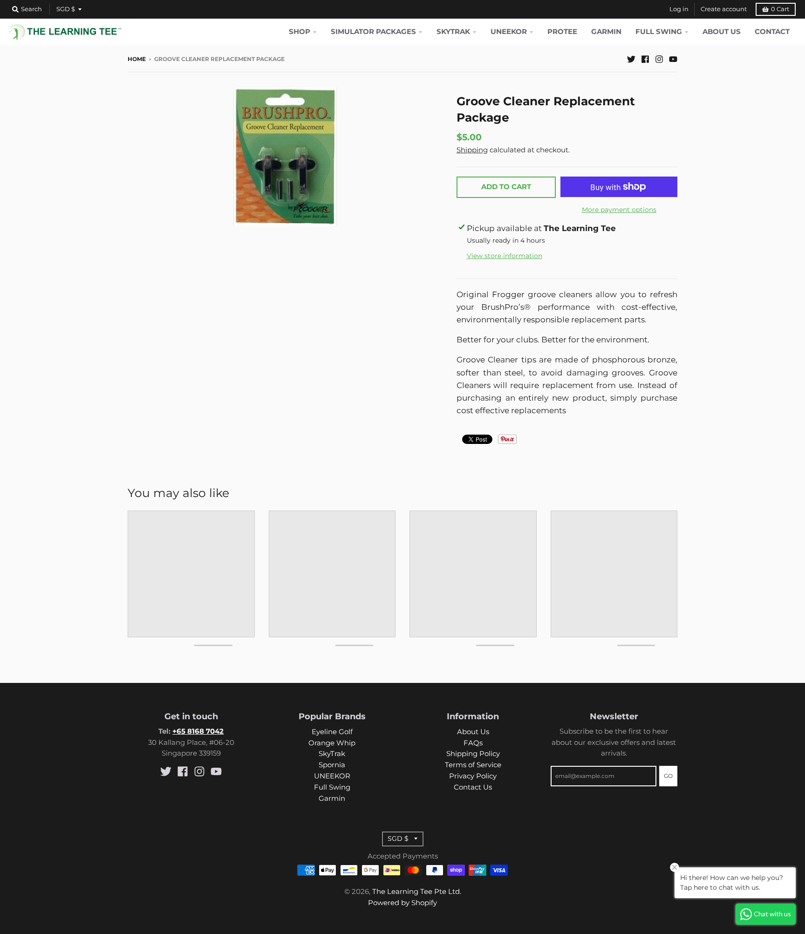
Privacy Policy (473, 776)
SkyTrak (332, 754)
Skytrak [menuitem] (453, 31)
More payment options (619, 209)
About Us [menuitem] (722, 31)
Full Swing (332, 787)
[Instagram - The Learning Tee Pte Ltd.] (659, 59)
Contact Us (473, 787)
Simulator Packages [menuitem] (373, 31)
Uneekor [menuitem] (509, 31)
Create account (724, 9)
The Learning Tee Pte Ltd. (416, 891)
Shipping (472, 150)
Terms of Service (473, 765)
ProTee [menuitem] (562, 31)
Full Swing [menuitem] (658, 31)
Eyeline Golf (332, 732)
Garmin (332, 798)
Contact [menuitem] (772, 31)
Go (668, 776)
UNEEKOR (332, 776)
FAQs (473, 743)
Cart (780, 9)
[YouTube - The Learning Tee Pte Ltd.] (673, 59)
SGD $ (65, 9)
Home (137, 59)
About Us (473, 732)
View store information (504, 255)
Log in (679, 9)
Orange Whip (331, 743)
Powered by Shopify (402, 903)
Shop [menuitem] (299, 31)
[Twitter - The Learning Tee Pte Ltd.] (631, 59)
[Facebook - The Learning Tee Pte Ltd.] (645, 59)
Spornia (332, 765)
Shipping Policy (473, 754)
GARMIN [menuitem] (606, 31)
